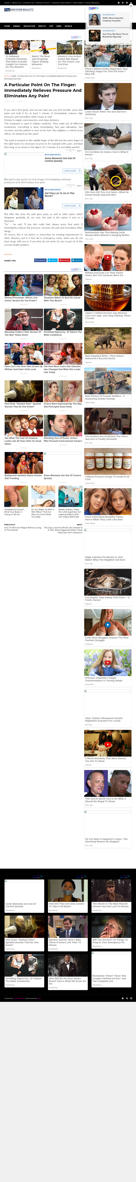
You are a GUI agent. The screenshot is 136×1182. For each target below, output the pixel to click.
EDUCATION (29, 26)
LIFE (51, 26)
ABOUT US (16, 3)
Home (7, 26)
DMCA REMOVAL (92, 3)
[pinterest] (123, 2)
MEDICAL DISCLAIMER (61, 3)
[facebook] (118, 2)
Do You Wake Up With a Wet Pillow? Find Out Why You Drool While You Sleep (42, 513)
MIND (58, 26)
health (13, 76)
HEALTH (42, 26)
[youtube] (131, 2)
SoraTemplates (18, 998)
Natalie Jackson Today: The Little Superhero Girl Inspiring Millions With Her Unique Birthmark (69, 513)
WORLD (68, 26)
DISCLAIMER (78, 3)
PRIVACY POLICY (43, 3)
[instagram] (127, 2)
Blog (39, 998)
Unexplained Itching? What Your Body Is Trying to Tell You (14, 512)
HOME (6, 3)
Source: (8, 254)
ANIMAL (16, 26)
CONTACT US (28, 3)
